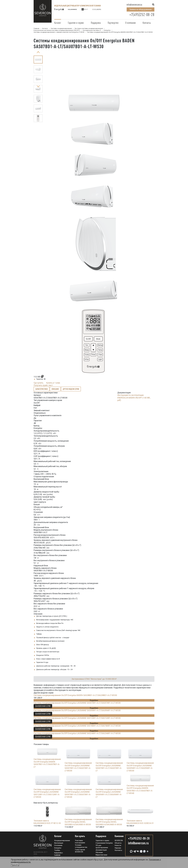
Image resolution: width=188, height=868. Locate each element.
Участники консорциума (80, 842)
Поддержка (96, 22)
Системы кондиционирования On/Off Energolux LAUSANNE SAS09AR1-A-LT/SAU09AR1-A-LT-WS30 (77, 710)
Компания (119, 836)
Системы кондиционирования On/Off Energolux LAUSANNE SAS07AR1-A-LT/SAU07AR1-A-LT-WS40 (78, 793)
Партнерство (113, 22)
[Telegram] (134, 850)
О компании (130, 22)
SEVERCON (119, 840)
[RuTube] (144, 850)
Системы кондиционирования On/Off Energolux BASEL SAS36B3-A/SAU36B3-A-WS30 (109, 822)
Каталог (57, 22)
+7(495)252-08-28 (141, 14)
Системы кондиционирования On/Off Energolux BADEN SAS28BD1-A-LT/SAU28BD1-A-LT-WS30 (75, 695)
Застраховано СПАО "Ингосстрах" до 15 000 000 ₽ (94, 679)
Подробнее (94, 700)
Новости (118, 845)
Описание (55, 389)
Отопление (58, 845)
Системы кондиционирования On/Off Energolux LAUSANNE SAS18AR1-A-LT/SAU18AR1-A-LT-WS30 (77, 726)
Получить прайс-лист (43, 385)
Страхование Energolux (104, 843)
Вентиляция (58, 843)
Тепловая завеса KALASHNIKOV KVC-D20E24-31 (140, 822)
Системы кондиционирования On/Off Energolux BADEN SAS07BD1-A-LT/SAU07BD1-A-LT (47, 763)
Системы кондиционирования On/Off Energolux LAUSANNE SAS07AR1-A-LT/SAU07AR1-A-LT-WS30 (77, 703)
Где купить (38, 383)
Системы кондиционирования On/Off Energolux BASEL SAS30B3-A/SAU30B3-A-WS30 (78, 822)
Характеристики (41, 389)
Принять (15, 865)
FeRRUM (57, 855)
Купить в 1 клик (53, 383)
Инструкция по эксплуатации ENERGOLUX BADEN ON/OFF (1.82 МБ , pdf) (134, 397)
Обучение (99, 852)
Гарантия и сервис (76, 22)
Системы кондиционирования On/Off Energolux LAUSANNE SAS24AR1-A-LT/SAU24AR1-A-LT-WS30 (77, 733)
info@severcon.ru (134, 4)
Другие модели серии (71, 389)
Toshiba (57, 850)
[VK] (137, 850)
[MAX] (131, 850)
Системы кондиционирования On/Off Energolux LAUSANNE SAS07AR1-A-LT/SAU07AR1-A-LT (109, 767)
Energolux (57, 848)
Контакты (147, 22)
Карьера (118, 848)
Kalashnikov (58, 853)
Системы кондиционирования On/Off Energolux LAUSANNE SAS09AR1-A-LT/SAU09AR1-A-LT (109, 793)
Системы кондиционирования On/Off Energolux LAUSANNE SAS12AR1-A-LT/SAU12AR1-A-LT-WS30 (77, 718)
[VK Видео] (140, 850)
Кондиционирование (62, 840)
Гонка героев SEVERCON (80, 851)
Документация (101, 850)
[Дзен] (147, 850)
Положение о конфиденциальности (42, 856)
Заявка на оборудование (140, 9)
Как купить (80, 836)
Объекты (118, 843)
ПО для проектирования (102, 846)
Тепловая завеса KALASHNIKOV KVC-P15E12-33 (47, 822)
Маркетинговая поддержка (101, 856)
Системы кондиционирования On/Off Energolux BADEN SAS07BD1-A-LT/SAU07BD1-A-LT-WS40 (140, 789)
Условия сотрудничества (81, 846)
